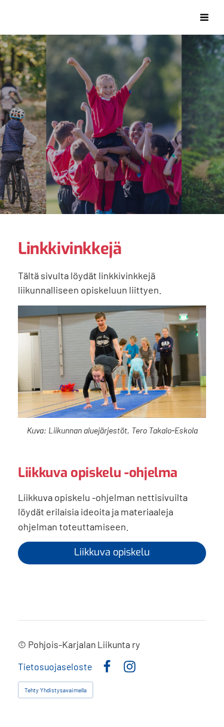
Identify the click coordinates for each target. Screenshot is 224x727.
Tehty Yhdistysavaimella (55, 690)
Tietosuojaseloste (55, 666)
